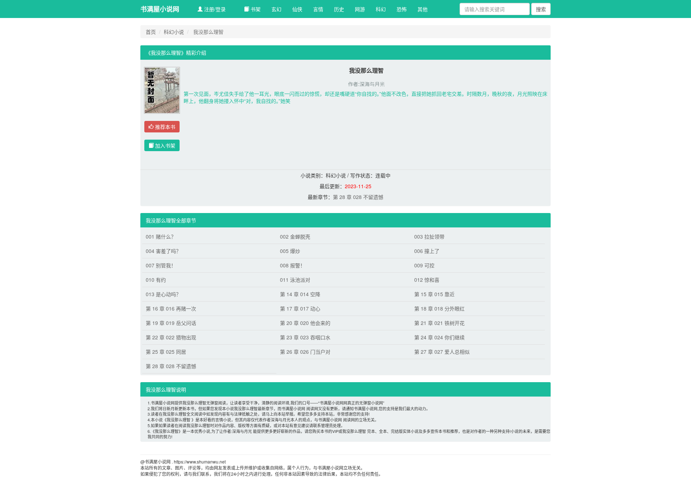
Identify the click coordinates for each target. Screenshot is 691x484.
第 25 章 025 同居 (166, 351)
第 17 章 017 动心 (300, 308)
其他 (422, 9)
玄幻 (276, 9)
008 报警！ (292, 265)
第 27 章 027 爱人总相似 (442, 351)
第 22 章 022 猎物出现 (171, 337)
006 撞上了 (426, 250)
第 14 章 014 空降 (300, 294)
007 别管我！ (161, 265)
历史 (339, 9)
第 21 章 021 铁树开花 (439, 322)
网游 (360, 9)
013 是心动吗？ (163, 294)
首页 (151, 31)
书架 (255, 9)
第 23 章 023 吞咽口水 (305, 337)
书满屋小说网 (159, 9)
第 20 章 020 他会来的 (305, 322)
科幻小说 (174, 31)
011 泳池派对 (295, 279)
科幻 (381, 9)
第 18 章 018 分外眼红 (439, 308)
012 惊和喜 (426, 279)
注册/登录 (214, 9)
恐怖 (402, 9)
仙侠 (297, 9)
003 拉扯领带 (429, 236)
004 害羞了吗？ (163, 250)
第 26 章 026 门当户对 (305, 351)
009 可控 (424, 265)
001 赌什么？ (161, 236)
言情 (318, 9)
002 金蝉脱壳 (295, 236)
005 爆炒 (290, 250)
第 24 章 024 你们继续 (439, 337)
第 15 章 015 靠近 (434, 294)
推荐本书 (164, 126)
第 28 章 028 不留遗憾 (358, 196)
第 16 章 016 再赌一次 (171, 308)
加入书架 (164, 145)
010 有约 (156, 279)
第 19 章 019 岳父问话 (171, 322)
